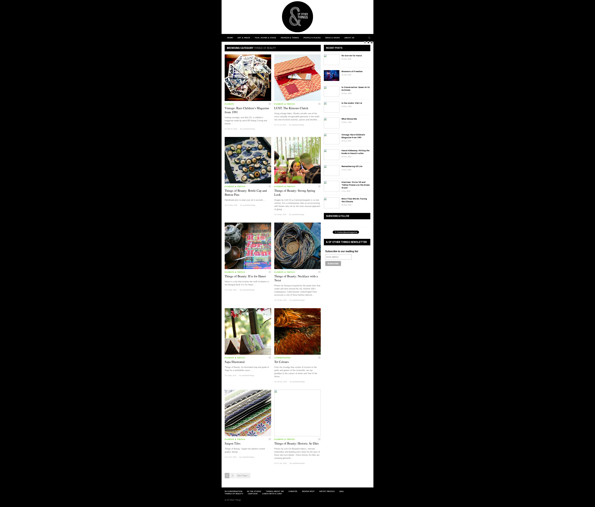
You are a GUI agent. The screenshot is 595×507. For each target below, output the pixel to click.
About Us (349, 38)
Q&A (341, 491)
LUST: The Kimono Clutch (291, 108)
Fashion (229, 104)
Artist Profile (327, 491)
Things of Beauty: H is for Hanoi (245, 276)
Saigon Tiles (232, 443)
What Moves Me (349, 119)
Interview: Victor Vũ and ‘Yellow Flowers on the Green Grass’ (356, 185)
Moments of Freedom (352, 71)
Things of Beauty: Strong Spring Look (294, 193)
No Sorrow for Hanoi (352, 55)
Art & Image (244, 38)
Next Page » (243, 475)
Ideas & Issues (332, 38)
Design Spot (308, 491)
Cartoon (253, 494)
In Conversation (233, 491)
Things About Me (275, 491)
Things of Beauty (234, 494)
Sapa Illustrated (235, 362)
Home (230, 38)
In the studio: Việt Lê (352, 103)
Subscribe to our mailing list (341, 251)
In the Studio (254, 491)
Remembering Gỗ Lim (352, 166)
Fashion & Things (290, 38)
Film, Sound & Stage (265, 38)
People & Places (312, 38)
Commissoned (282, 357)
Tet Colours (281, 362)
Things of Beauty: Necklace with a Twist (296, 278)
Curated (293, 491)
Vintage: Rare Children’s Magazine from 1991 (247, 110)
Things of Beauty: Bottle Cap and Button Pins (246, 193)
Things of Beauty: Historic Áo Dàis (296, 443)
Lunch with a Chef (272, 494)
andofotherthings (249, 129)
